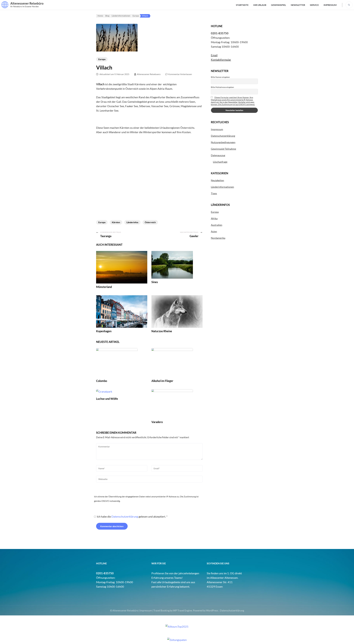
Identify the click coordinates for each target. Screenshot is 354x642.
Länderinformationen (222, 186)
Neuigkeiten (217, 180)
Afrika (214, 218)
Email (214, 55)
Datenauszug (218, 155)
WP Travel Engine (182, 610)
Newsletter (298, 5)
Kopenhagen (103, 331)
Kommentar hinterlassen (180, 74)
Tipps (214, 193)
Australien (216, 224)
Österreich (150, 222)
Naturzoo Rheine (161, 331)
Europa (101, 59)
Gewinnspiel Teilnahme (223, 148)
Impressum (330, 5)
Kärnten (116, 222)
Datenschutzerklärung (125, 516)
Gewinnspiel (278, 5)
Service (314, 5)
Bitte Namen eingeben (220, 77)
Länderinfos (132, 222)
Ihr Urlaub (259, 5)
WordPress (212, 610)
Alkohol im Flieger (162, 380)
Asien (214, 231)
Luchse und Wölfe (107, 398)
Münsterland (104, 286)
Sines (154, 282)
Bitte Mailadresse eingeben (222, 87)
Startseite (242, 5)
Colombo (101, 380)
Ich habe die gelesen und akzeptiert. (132, 516)
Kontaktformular (221, 59)
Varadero (157, 422)
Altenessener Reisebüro (27, 3)
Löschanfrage (220, 161)
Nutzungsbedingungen (223, 142)
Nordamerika (218, 237)
